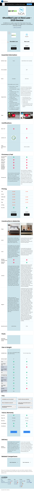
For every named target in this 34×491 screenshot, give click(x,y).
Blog (1, 479)
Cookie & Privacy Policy (4, 482)
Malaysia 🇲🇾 (15, 483)
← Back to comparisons (17, 27)
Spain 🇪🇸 (21, 486)
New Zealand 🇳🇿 (29, 482)
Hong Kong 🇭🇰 (16, 482)
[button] (31, 1)
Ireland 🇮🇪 (21, 482)
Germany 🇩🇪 (21, 483)
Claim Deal (29, 4)
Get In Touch (3, 481)
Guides (2, 480)
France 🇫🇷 (21, 485)
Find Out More (13, 431)
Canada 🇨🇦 (9, 482)
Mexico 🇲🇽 (9, 483)
